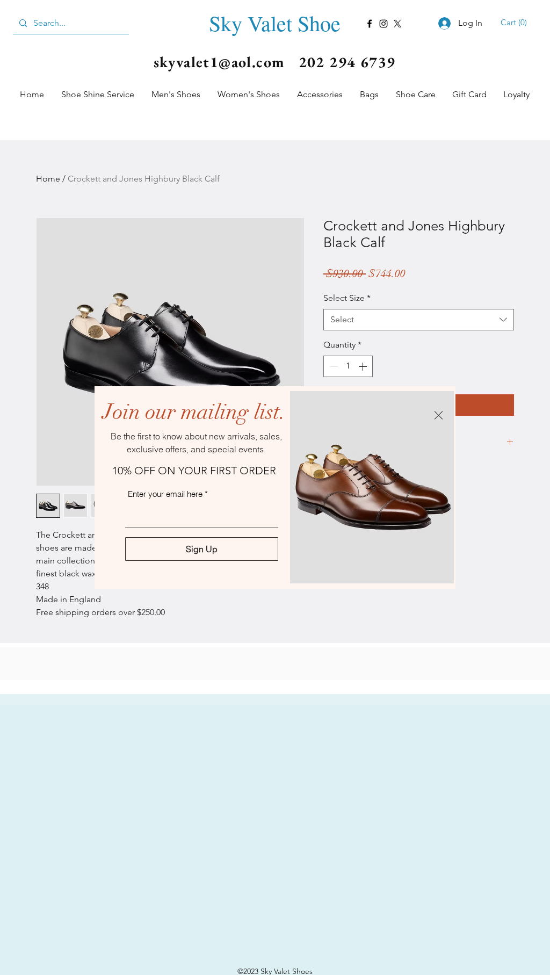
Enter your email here (165, 494)
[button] (439, 415)
